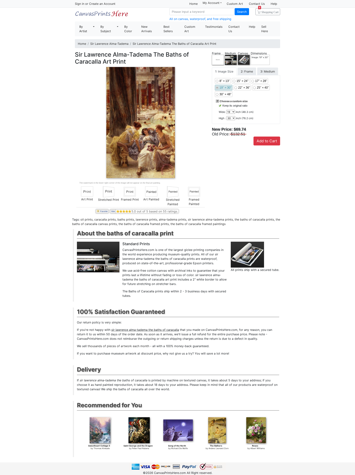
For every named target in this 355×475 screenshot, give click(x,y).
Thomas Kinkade (102, 448)
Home (193, 4)
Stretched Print (108, 200)
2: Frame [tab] (247, 71)
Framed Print (130, 199)
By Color (128, 29)
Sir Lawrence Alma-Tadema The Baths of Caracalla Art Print (174, 44)
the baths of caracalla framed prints (144, 224)
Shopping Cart (268, 11)
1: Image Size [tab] (224, 71)
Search (242, 12)
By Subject (105, 29)
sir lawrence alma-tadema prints (210, 219)
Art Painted (151, 199)
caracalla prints (105, 219)
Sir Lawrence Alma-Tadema (109, 44)
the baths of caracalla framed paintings (198, 224)
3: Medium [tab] (267, 71)
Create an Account (102, 4)
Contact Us (257, 4)
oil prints (86, 219)
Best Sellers (168, 29)
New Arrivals (146, 29)
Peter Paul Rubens (140, 448)
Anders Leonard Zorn (219, 448)
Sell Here (264, 29)
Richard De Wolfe (179, 448)
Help (274, 4)
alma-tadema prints (172, 219)
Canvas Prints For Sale (102, 15)
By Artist (83, 29)
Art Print (87, 199)
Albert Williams (257, 448)
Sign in (79, 4)
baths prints (125, 219)
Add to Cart (267, 141)
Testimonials (213, 26)
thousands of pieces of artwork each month (118, 346)
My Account (211, 3)
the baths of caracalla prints (254, 219)
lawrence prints (146, 219)
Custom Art (235, 4)
